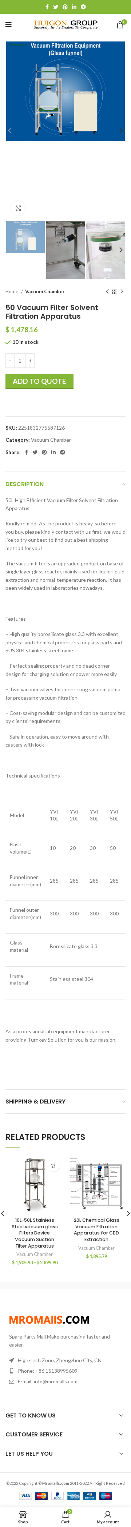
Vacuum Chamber (45, 291)
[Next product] (122, 291)
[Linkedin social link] (74, 7)
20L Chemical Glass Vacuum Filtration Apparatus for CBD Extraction (96, 1229)
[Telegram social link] (83, 7)
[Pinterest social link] (65, 7)
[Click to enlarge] (18, 208)
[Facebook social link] (47, 7)
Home (12, 291)
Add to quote (39, 381)
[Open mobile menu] (8, 24)
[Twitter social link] (55, 7)
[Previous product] (107, 291)
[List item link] (65, 1371)
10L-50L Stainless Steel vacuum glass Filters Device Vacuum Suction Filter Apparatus (35, 1233)
